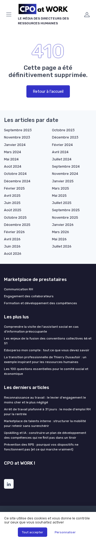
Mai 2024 (11, 159)
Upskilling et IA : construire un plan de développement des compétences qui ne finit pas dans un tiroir (45, 435)
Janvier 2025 (63, 181)
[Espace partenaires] (87, 14)
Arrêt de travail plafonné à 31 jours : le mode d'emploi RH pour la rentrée (47, 411)
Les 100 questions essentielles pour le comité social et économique (46, 371)
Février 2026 (14, 232)
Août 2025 (12, 210)
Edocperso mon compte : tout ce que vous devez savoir (46, 350)
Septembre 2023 (18, 130)
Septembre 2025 (66, 210)
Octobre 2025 (15, 217)
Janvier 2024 (15, 145)
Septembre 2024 (66, 166)
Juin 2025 (12, 203)
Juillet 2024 (61, 159)
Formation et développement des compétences (40, 303)
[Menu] (10, 14)
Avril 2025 (12, 196)
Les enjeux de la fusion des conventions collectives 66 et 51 (47, 341)
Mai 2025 (59, 196)
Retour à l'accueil (48, 91)
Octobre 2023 (63, 130)
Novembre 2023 (17, 137)
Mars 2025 (60, 188)
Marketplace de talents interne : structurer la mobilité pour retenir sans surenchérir (45, 423)
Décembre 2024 (17, 181)
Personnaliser (65, 532)
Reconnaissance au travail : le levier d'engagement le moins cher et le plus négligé (45, 400)
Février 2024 (62, 145)
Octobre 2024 (15, 174)
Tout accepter (32, 532)
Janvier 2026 (63, 225)
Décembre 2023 (65, 137)
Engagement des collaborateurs (29, 296)
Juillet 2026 (61, 246)
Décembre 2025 (17, 225)
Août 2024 (12, 166)
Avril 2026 (12, 239)
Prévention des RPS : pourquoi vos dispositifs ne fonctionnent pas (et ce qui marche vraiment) (41, 447)
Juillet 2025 (61, 203)
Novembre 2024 (65, 174)
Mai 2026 (59, 239)
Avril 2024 (60, 152)
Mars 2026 (60, 232)
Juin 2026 (12, 246)
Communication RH (18, 289)
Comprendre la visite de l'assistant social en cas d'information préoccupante (41, 329)
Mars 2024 (12, 152)
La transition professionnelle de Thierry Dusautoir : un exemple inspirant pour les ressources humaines (45, 359)
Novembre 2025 (65, 217)
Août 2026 (12, 254)
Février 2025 (14, 188)
